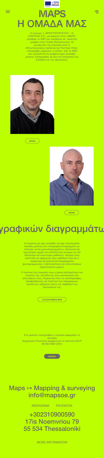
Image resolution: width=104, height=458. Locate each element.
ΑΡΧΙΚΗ (52, 356)
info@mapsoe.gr (52, 394)
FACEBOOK (64, 405)
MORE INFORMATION (52, 442)
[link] (52, 4)
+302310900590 (52, 414)
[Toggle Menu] (8, 11)
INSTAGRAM (40, 405)
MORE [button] (32, 141)
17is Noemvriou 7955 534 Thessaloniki (52, 425)
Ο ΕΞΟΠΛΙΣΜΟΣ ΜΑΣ (52, 299)
